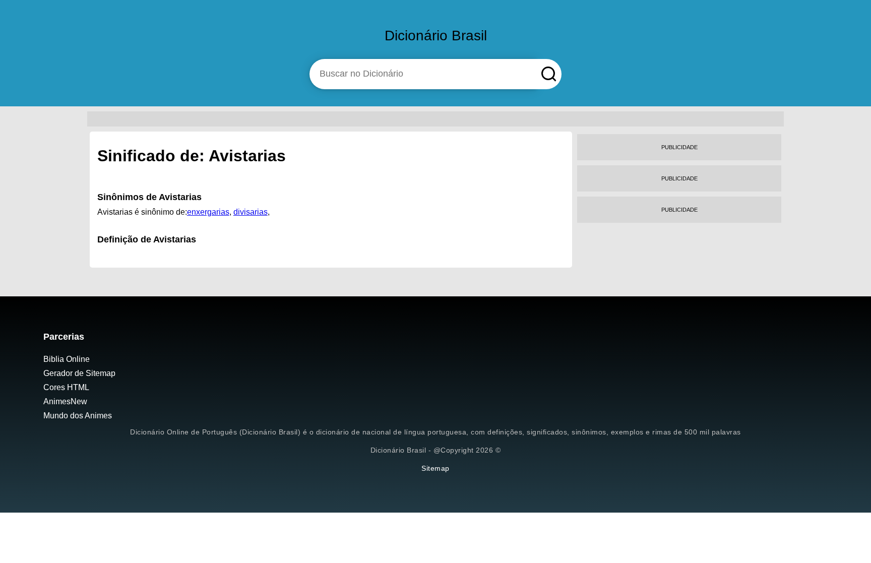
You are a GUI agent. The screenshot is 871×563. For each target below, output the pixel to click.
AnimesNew (65, 401)
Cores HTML (66, 387)
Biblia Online (66, 359)
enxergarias (208, 212)
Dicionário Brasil (436, 35)
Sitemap (435, 468)
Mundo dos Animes (77, 415)
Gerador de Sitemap (79, 373)
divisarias (250, 212)
